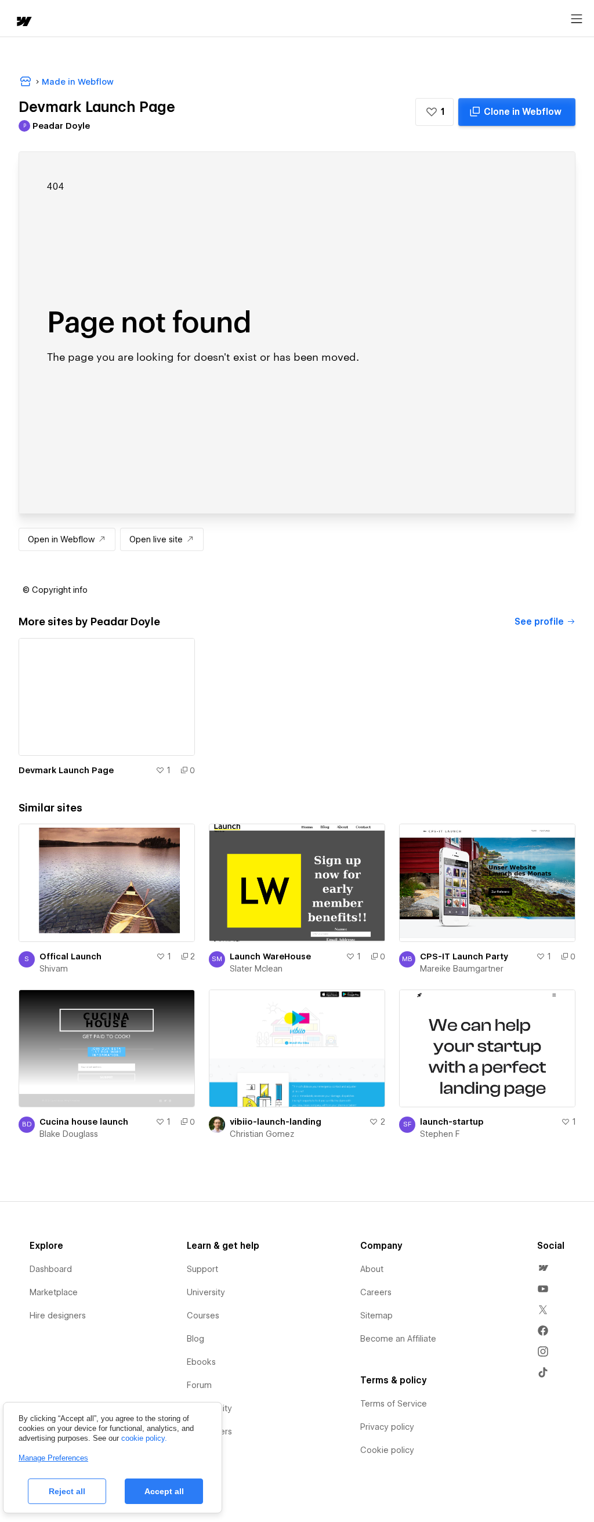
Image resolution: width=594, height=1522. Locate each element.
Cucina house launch (83, 1121)
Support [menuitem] (202, 1269)
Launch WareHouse (270, 956)
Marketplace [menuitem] (54, 1292)
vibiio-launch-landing (275, 1121)
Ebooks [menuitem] (201, 1362)
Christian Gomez (262, 1134)
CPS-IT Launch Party (464, 956)
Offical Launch (70, 956)
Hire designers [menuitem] (58, 1315)
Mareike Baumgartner (462, 968)
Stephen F (440, 1134)
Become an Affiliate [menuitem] (398, 1338)
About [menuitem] (371, 1269)
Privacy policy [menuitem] (387, 1427)
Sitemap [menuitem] (376, 1315)
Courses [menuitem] (203, 1315)
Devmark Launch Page (66, 770)
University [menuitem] (206, 1292)
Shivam (53, 968)
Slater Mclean (256, 968)
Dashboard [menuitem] (51, 1269)
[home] (23, 22)
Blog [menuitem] (195, 1338)
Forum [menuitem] (199, 1385)
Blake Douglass (68, 1134)
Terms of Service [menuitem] (393, 1403)
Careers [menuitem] (376, 1292)
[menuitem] (543, 1268)
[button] (434, 112)
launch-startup (452, 1121)
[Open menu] (576, 19)
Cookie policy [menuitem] (387, 1450)
